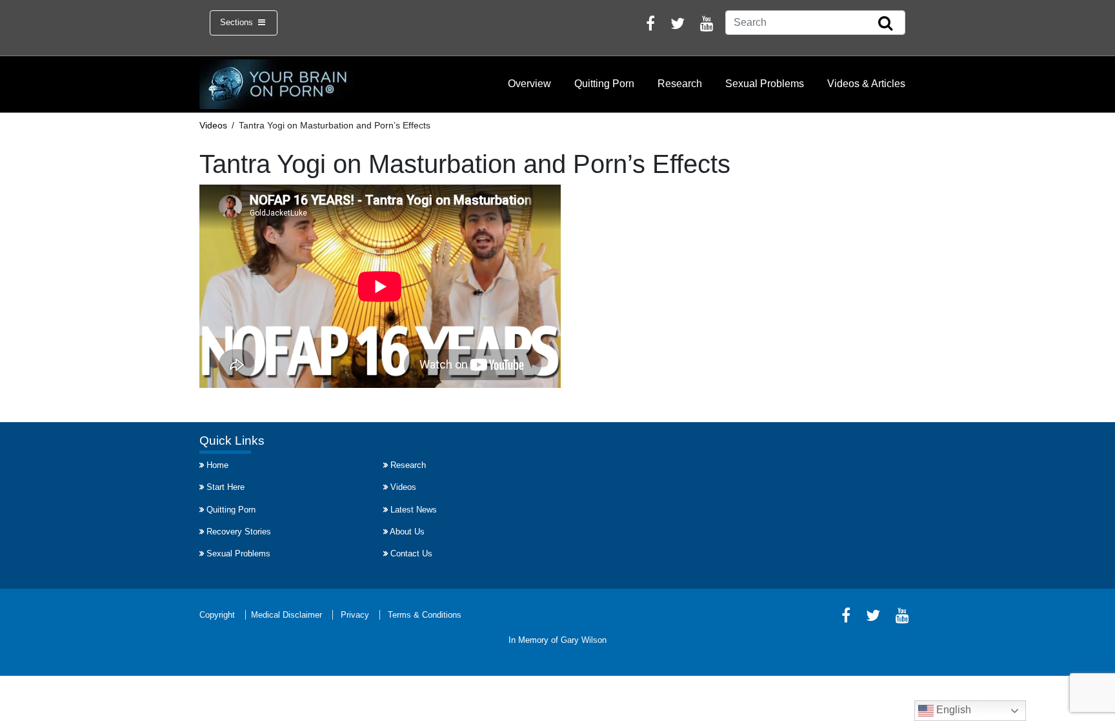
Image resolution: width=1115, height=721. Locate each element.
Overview (529, 83)
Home (217, 465)
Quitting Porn (604, 83)
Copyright (217, 615)
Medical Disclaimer (286, 615)
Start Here (225, 487)
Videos (403, 487)
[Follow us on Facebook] (650, 25)
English (952, 709)
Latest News (413, 509)
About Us (407, 531)
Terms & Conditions (424, 615)
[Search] (885, 24)
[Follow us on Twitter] (677, 25)
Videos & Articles (866, 83)
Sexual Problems (764, 83)
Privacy (355, 615)
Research (680, 83)
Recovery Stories (238, 531)
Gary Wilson (584, 640)
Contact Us (411, 553)
